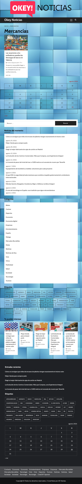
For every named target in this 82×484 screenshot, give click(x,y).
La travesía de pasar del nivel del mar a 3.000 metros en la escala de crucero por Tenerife (35, 162)
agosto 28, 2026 (26, 342)
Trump (42, 309)
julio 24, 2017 (16, 62)
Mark (72, 300)
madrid (54, 300)
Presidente (60, 304)
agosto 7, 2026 (70, 350)
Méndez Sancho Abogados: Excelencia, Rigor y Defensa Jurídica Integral (30, 184)
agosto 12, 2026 (56, 350)
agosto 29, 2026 (11, 350)
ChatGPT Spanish (44, 474)
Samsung (24, 309)
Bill (44, 292)
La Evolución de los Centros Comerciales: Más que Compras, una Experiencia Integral (34, 156)
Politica (51, 304)
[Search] (75, 20)
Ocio (7, 257)
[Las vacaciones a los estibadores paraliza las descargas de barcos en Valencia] (16, 42)
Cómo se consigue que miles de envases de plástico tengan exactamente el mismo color (35, 136)
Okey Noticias (13, 20)
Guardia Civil (17, 300)
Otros (8, 261)
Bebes (8, 205)
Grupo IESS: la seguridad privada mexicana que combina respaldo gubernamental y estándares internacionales (38, 176)
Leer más (8, 75)
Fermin (9, 62)
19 (31, 103)
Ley (48, 300)
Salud (8, 269)
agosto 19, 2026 (41, 344)
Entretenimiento (11, 229)
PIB (45, 304)
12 (31, 99)
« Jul (5, 116)
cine (7, 296)
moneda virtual (17, 304)
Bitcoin (50, 292)
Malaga (8, 237)
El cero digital (41, 296)
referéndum (9, 309)
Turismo (8, 281)
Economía (9, 217)
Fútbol (8, 300)
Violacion (9, 313)
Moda (8, 245)
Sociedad (9, 273)
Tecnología (9, 277)
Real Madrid (70, 304)
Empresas (9, 225)
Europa (64, 296)
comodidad (14, 296)
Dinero (23, 296)
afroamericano (10, 292)
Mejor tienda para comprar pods (17, 143)
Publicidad (9, 265)
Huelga (26, 300)
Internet (41, 300)
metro (8, 304)
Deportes (9, 213)
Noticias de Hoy (11, 253)
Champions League (69, 292)
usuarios (57, 309)
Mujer (34, 304)
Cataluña (59, 292)
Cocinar (8, 209)
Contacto (7, 469)
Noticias (8, 48)
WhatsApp (18, 313)
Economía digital (11, 221)
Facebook (73, 296)
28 (51, 107)
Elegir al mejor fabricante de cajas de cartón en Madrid (24, 149)
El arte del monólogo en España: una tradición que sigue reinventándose (30, 190)
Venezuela (66, 309)
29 (62, 107)
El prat (50, 296)
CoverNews (51, 481)
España (8, 233)
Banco (29, 292)
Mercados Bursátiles (13, 241)
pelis (40, 304)
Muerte (27, 304)
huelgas (33, 300)
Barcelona (37, 292)
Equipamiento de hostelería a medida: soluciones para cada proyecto (29, 169)
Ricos (17, 309)
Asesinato (21, 292)
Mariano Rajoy (63, 300)
